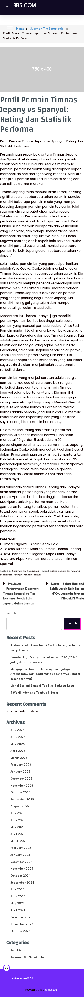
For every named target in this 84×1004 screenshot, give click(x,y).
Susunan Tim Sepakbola (47, 28)
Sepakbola (17, 950)
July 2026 (17, 730)
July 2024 (17, 889)
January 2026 (20, 771)
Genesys (51, 990)
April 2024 (17, 910)
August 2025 (19, 806)
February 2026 (20, 765)
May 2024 (17, 903)
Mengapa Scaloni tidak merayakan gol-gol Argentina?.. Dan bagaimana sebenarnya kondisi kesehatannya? (45, 674)
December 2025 (21, 778)
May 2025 (17, 827)
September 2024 (22, 882)
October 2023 (20, 931)
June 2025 (17, 820)
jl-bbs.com (21, 5)
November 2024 (21, 869)
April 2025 (17, 834)
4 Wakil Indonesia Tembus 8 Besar (34, 692)
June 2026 (17, 737)
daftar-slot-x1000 (22, 978)
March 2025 (18, 841)
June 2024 (17, 896)
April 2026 (17, 751)
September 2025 (22, 799)
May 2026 (17, 744)
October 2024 (20, 875)
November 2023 (21, 924)
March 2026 (18, 758)
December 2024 (21, 862)
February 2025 (20, 848)
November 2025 (21, 785)
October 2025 (20, 792)
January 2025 (20, 855)
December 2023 (21, 917)
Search (11, 613)
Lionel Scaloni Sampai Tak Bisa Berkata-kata (42, 685)
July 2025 (17, 813)
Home (20, 28)
